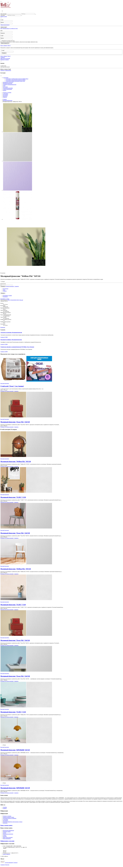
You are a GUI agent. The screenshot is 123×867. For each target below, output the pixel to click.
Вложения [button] (3, 327)
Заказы (4, 832)
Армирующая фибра (7, 89)
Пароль (2, 22)
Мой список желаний (7, 837)
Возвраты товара (6, 831)
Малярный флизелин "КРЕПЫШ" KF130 (15, 788)
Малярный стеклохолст (8, 82)
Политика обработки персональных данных (12, 821)
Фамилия (3, 33)
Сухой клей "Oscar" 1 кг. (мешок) (12, 386)
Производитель (4, 300)
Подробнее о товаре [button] (5, 298)
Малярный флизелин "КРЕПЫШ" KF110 (15, 750)
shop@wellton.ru (6, 854)
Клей (4, 85)
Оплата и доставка (7, 92)
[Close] (1, 1)
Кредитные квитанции (8, 833)
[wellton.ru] (6, 8)
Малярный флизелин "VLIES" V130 (13, 497)
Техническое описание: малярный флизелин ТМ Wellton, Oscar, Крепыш (17, 346)
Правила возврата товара (8, 817)
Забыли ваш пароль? (5, 24)
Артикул (3, 301)
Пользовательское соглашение (9, 818)
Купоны (5, 836)
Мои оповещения (7, 838)
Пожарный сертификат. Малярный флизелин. (11, 339)
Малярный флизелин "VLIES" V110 (13, 604)
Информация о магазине (7, 841)
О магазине (5, 93)
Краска (4, 90)
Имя (1, 30)
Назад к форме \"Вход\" (6, 45)
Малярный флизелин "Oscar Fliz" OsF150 (15, 533)
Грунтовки (5, 86)
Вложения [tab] (5, 296)
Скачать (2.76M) (4, 337)
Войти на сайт (3, 27)
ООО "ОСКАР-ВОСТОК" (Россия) (15, 300)
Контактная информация (8, 830)
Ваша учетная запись (6, 825)
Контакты (5, 95)
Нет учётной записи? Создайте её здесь (9, 28)
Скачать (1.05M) (4, 344)
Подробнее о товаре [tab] (7, 295)
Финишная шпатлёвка (8, 88)
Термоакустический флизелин (9, 84)
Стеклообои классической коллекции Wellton (15, 79)
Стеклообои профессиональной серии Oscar (15, 81)
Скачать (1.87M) (4, 351)
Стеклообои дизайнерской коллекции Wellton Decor (17, 78)
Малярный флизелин (7, 83)
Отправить (4, 53)
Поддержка (5, 94)
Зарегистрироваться (5, 43)
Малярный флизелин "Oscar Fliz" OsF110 (15, 422)
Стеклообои (5, 77)
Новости (5, 97)
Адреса (4, 835)
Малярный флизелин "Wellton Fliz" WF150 (16, 569)
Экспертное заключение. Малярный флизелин (11, 332)
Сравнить (3, 864)
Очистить (7, 864)
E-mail (2, 19)
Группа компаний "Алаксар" (11, 862)
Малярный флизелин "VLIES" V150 (13, 712)
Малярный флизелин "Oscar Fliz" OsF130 (15, 676)
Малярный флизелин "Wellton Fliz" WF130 (16, 461)
